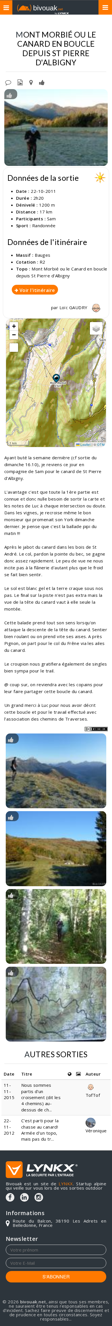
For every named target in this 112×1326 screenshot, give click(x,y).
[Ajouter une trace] (31, 82)
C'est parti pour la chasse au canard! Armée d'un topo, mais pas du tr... (40, 1130)
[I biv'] (42, 82)
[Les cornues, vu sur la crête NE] (56, 848)
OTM (101, 444)
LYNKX (66, 1183)
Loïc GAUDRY (74, 307)
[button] (56, 378)
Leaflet (85, 444)
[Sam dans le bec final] (56, 128)
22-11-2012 (9, 1127)
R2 (42, 262)
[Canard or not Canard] (56, 1004)
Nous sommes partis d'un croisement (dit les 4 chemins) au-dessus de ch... (41, 1097)
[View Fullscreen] (13, 347)
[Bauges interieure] (56, 771)
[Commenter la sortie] (8, 82)
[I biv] (9, 95)
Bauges (43, 255)
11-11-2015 (9, 1091)
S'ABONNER (56, 1276)
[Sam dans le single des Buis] (56, 926)
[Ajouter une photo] (20, 82)
